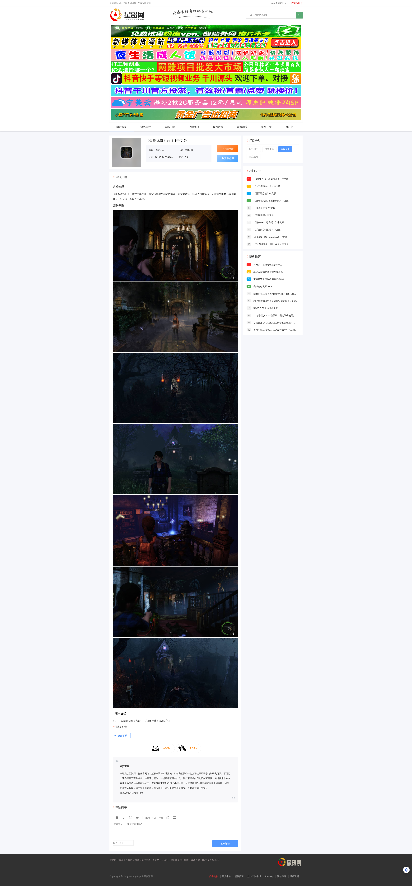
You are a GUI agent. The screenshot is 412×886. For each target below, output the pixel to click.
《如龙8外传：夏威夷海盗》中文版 (268, 178)
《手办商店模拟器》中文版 (264, 229)
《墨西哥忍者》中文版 (262, 193)
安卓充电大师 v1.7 (260, 286)
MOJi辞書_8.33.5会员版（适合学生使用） (271, 315)
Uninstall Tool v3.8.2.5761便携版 (268, 236)
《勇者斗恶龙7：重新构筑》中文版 (268, 200)
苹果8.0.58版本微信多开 (263, 308)
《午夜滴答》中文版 (261, 215)
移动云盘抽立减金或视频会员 (265, 271)
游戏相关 (242, 127)
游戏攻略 (253, 156)
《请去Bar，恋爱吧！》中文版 (266, 222)
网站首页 (121, 127)
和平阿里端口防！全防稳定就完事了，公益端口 (274, 300)
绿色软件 (145, 127)
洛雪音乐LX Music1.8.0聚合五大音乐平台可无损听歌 (277, 322)
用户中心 (290, 127)
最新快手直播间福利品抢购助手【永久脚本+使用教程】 (278, 293)
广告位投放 (297, 3)
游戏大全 (160, 150)
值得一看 (266, 127)
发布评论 (225, 843)
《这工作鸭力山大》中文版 (264, 186)
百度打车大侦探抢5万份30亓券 (266, 279)
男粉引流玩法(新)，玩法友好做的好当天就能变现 (275, 329)
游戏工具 (269, 149)
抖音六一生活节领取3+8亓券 (265, 264)
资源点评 (229, 158)
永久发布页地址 (279, 3)
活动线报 (194, 127)
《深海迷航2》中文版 (261, 207)
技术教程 (218, 127)
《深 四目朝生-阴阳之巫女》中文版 (268, 244)
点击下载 (122, 735)
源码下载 (170, 127)
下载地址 (229, 148)
